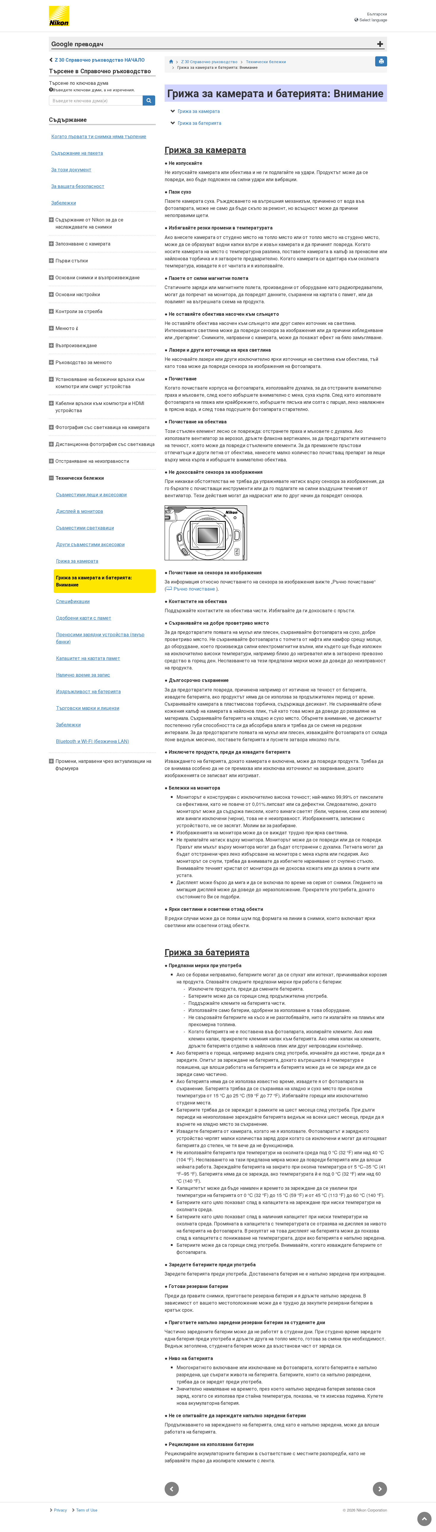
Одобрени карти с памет (83, 617)
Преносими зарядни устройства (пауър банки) (100, 638)
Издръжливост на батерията (88, 691)
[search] (149, 100)
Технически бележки (266, 61)
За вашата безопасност (77, 186)
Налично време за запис (83, 674)
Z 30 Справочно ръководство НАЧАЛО (100, 59)
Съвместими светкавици (85, 527)
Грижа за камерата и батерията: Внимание (94, 581)
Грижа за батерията (199, 122)
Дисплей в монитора (79, 511)
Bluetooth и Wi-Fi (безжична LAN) (92, 741)
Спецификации (73, 601)
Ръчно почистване (194, 588)
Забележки (63, 202)
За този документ (71, 169)
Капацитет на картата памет (88, 658)
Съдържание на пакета (77, 152)
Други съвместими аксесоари (90, 544)
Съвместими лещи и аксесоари (91, 494)
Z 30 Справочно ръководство (209, 61)
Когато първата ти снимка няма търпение (98, 136)
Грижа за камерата (77, 560)
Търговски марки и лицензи (87, 707)
